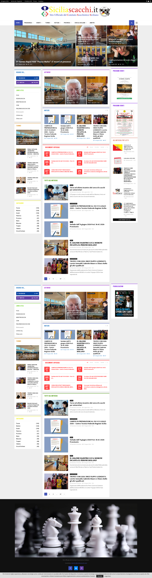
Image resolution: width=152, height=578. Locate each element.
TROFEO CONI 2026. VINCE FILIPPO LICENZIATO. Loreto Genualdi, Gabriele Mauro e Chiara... (32, 166)
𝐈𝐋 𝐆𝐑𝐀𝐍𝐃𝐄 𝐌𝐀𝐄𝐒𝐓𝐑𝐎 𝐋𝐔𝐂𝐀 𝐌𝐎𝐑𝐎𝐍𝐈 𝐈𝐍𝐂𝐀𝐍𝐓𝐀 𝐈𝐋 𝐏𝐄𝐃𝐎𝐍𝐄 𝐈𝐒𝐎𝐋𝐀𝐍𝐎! (83, 131)
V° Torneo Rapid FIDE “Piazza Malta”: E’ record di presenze (43, 62)
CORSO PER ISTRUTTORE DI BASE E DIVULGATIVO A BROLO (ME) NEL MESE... (62, 171)
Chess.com (19, 118)
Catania (18, 228)
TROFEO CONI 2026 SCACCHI (32, 178)
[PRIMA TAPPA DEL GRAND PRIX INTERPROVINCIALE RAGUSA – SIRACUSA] (21, 151)
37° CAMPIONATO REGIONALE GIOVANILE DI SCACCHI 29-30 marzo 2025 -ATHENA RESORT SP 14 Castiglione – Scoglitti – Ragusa (130, 207)
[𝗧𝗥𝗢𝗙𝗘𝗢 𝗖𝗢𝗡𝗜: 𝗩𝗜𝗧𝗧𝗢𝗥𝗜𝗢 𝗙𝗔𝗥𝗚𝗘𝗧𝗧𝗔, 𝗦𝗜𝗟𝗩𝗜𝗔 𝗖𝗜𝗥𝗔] (117, 171)
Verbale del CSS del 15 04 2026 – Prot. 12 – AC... (63, 162)
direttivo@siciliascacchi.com (79, 563)
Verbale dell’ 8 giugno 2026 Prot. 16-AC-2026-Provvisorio (67, 129)
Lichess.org (19, 115)
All (87, 147)
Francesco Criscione (76, 192)
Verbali (102, 147)
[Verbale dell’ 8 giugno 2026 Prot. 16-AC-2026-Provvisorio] (68, 119)
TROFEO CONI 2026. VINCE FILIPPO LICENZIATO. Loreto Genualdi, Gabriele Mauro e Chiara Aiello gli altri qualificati (100, 132)
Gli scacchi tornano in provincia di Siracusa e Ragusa (121, 40)
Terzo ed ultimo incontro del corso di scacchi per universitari (87, 188)
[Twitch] (82, 568)
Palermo (18, 215)
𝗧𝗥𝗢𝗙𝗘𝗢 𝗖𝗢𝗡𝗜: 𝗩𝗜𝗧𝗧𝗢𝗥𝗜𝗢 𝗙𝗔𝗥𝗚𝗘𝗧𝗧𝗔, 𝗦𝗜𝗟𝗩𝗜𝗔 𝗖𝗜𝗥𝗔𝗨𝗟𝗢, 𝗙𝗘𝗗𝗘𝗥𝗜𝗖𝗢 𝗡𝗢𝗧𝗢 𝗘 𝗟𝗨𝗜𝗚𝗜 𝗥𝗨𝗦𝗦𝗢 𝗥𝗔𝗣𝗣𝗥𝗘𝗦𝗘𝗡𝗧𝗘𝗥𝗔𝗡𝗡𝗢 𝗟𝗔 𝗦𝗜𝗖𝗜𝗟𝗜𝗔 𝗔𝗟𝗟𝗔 (130, 174)
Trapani (18, 226)
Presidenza (28, 22)
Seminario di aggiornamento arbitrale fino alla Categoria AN (128, 147)
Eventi (38, 22)
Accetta (100, 576)
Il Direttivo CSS (28, 1)
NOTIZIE (46, 110)
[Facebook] (70, 568)
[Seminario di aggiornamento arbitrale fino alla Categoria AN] (117, 147)
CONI (17, 105)
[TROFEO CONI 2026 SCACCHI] (21, 180)
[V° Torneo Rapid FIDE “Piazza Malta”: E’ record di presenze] (27, 137)
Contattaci (40, 1)
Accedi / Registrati (17, 1)
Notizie (56, 22)
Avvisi (91, 147)
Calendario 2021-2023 (129, 158)
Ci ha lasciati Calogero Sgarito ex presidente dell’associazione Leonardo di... (89, 39)
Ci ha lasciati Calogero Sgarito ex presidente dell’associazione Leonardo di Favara (75, 98)
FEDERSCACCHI (20, 98)
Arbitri (92, 22)
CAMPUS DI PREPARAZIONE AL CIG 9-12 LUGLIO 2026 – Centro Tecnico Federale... (63, 153)
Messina (18, 223)
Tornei (47, 22)
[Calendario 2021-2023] (117, 161)
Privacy (35, 1)
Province (67, 22)
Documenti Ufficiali (52, 147)
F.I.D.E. (17, 95)
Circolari (97, 147)
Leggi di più (107, 576)
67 (60, 278)
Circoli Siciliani (80, 22)
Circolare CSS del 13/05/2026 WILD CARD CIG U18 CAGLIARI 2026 (95, 162)
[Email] (76, 568)
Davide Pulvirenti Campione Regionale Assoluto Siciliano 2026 (33, 190)
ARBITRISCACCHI (21, 102)
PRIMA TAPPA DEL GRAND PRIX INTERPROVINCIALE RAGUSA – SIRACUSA (88, 60)
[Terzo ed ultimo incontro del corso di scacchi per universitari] (56, 192)
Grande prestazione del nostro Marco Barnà (122, 61)
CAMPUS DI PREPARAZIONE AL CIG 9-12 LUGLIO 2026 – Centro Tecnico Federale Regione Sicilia (50, 131)
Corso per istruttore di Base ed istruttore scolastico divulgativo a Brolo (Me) (95, 171)
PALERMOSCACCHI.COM (23, 108)
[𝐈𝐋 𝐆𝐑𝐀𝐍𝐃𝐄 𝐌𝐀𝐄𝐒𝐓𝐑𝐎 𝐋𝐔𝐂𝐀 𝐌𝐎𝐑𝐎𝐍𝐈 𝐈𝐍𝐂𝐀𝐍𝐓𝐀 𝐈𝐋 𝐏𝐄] (84, 119)
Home (18, 22)
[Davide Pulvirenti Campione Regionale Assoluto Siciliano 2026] (21, 190)
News (79, 35)
